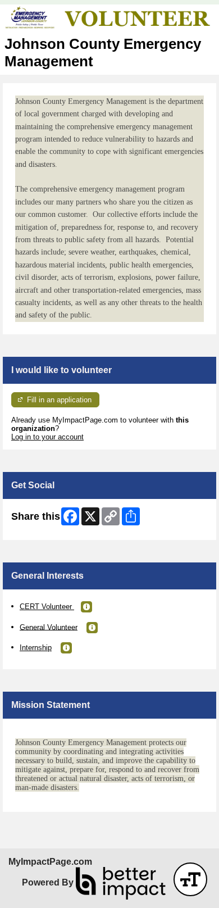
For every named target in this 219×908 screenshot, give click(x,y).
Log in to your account (47, 437)
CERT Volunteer (47, 606)
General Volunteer (48, 627)
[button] (86, 606)
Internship (36, 647)
